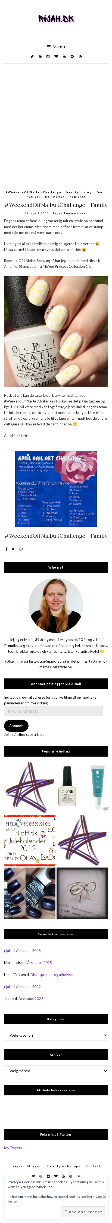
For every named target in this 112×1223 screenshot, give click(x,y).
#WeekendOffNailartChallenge (33, 192)
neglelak (78, 196)
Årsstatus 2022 (28, 986)
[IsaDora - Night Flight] (29, 893)
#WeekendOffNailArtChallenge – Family (56, 204)
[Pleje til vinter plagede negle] (82, 788)
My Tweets (13, 1148)
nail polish (55, 196)
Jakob (9, 998)
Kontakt (93, 1166)
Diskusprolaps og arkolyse (51, 974)
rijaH (7, 950)
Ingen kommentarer (70, 213)
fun (99, 192)
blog (87, 192)
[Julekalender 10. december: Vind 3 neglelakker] (29, 840)
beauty (72, 192)
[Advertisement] (56, 122)
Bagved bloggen (27, 1166)
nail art (33, 196)
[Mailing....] (82, 840)
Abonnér (16, 726)
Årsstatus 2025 (28, 950)
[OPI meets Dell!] (29, 788)
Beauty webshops (63, 1166)
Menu (58, 47)
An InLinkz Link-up (18, 435)
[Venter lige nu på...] (82, 893)
